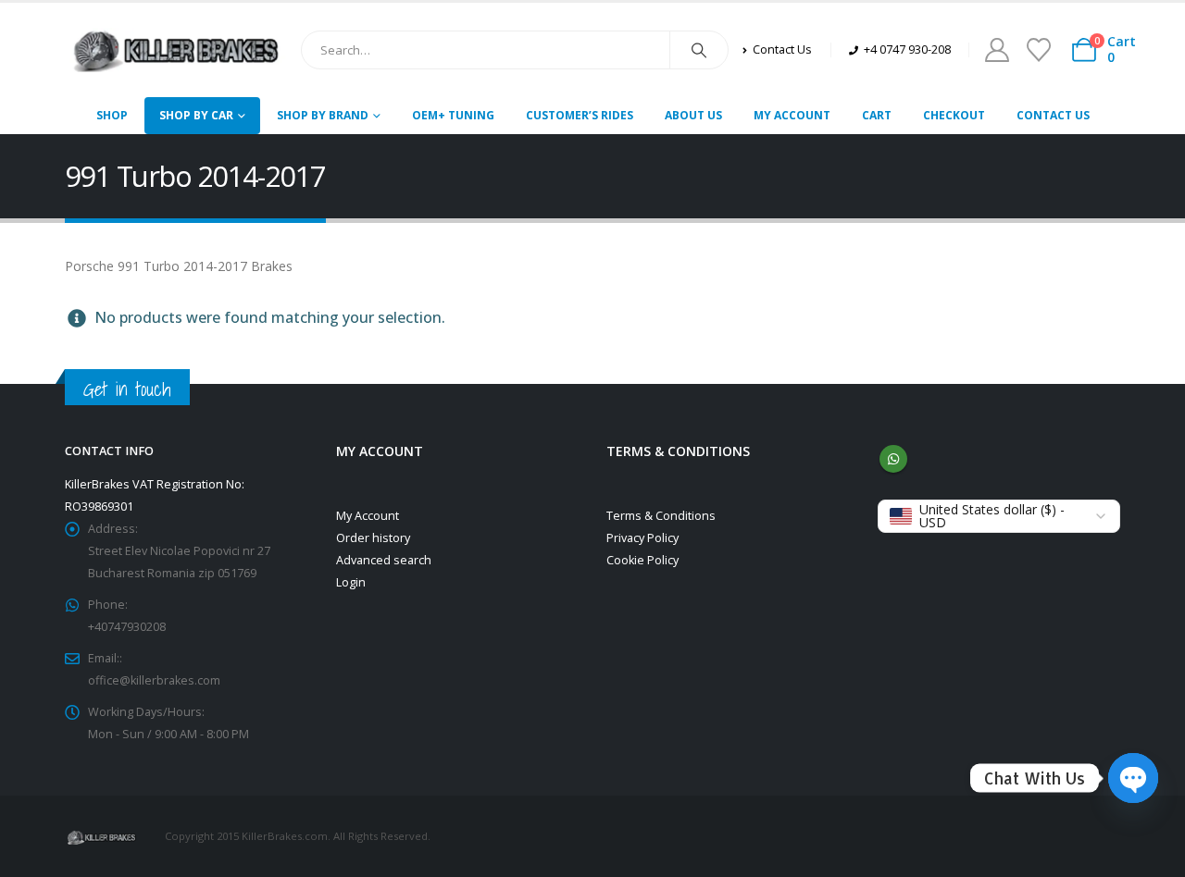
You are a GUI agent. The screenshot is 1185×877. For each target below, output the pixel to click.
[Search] (699, 49)
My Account (792, 115)
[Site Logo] (176, 50)
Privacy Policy (642, 538)
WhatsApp (893, 459)
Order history (373, 538)
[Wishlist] (1038, 50)
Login (351, 582)
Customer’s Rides (579, 115)
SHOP (112, 115)
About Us (693, 115)
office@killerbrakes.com (154, 680)
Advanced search (383, 560)
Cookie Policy (642, 560)
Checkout (954, 115)
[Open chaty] (1133, 778)
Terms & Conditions (661, 516)
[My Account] (996, 50)
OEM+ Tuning (453, 115)
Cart (877, 115)
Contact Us (1053, 115)
